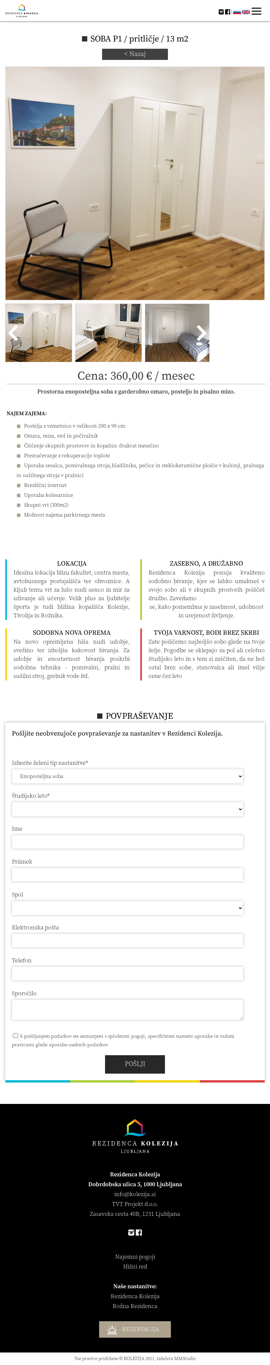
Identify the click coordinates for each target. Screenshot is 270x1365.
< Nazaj (135, 54)
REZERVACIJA (140, 1329)
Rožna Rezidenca (135, 1306)
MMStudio (185, 1359)
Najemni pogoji (135, 1257)
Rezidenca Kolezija (135, 1296)
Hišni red (135, 1267)
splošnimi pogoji (126, 1036)
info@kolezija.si (135, 1194)
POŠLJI (135, 1064)
